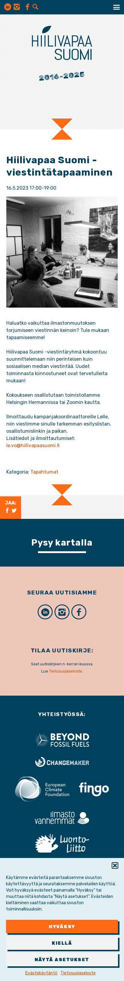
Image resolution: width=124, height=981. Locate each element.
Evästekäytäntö (41, 973)
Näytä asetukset (62, 959)
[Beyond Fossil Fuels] (62, 739)
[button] (115, 865)
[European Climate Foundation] (42, 789)
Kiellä (62, 943)
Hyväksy (62, 926)
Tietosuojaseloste (78, 973)
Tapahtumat (44, 472)
